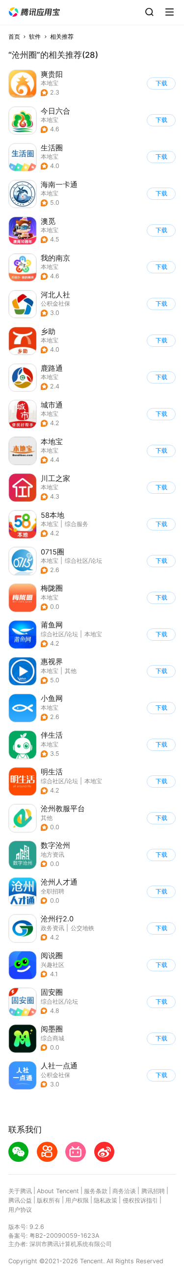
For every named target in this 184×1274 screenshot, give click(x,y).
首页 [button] (14, 36)
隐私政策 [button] (105, 1200)
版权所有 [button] (48, 1200)
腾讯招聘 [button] (153, 1191)
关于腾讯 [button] (20, 1191)
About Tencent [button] (58, 1191)
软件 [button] (35, 36)
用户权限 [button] (77, 1200)
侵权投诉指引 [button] (140, 1200)
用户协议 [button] (20, 1209)
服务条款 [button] (95, 1191)
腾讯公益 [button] (20, 1200)
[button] (34, 12)
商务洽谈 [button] (124, 1191)
